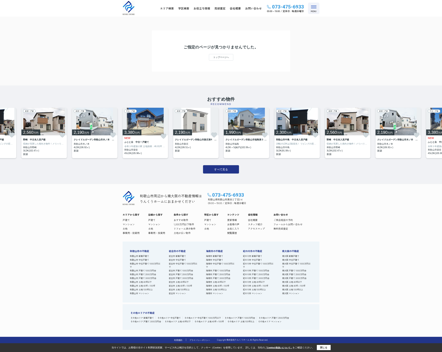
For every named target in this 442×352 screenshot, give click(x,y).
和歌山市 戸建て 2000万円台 (143, 274)
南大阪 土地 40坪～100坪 (293, 285)
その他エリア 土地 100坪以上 (240, 321)
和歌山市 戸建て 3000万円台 (143, 278)
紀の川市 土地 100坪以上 (254, 289)
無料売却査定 (280, 228)
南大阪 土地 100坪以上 (292, 289)
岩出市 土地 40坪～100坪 (180, 285)
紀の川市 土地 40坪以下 (254, 281)
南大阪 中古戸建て (290, 259)
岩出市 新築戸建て (177, 255)
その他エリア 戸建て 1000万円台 (240, 317)
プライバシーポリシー (199, 340)
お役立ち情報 (202, 8)
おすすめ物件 (181, 220)
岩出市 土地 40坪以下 (179, 281)
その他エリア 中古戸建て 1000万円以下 (202, 317)
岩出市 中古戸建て (177, 259)
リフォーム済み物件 (184, 228)
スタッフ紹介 (255, 224)
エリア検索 (167, 8)
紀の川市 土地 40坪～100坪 (255, 285)
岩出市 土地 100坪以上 (179, 289)
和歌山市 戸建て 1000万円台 (143, 270)
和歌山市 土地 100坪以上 (141, 289)
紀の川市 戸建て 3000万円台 (256, 278)
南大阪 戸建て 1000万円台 (294, 270)
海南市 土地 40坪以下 (216, 281)
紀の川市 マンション (252, 293)
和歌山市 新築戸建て (139, 255)
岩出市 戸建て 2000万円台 (181, 274)
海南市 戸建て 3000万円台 (218, 278)
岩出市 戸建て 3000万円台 (181, 278)
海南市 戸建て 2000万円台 (218, 274)
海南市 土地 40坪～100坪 (217, 285)
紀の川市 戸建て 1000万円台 (256, 270)
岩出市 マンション (177, 293)
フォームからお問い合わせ (287, 224)
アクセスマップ (256, 228)
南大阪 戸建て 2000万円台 (294, 274)
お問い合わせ (253, 8)
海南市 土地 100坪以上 (216, 289)
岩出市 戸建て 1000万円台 (181, 270)
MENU (314, 11)
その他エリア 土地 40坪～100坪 (209, 321)
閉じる (323, 347)
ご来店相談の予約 (283, 220)
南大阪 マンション (290, 293)
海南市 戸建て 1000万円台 (218, 270)
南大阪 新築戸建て (290, 255)
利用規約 (178, 340)
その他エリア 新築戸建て (142, 317)
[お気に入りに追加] (12, 135)
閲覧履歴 (232, 233)
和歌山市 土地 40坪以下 (141, 281)
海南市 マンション (214, 293)
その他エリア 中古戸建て (169, 317)
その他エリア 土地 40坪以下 (178, 321)
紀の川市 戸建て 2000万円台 (256, 274)
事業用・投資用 (131, 233)
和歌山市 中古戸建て (139, 259)
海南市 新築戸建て (214, 255)
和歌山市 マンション (139, 293)
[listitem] (145, 133)
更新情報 (232, 220)
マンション (129, 224)
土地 (125, 228)
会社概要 (235, 8)
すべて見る (221, 169)
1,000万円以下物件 (184, 224)
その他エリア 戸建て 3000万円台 (146, 321)
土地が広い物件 (182, 233)
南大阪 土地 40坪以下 (292, 281)
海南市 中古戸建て (214, 259)
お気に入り (233, 228)
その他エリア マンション (269, 321)
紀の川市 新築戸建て (252, 255)
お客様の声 (233, 224)
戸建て (126, 220)
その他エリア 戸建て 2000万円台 (274, 317)
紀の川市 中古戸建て (252, 259)
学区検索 (183, 8)
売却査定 (219, 8)
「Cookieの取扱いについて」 (278, 347)
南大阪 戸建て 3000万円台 (294, 278)
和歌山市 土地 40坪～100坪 (142, 285)
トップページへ (221, 57)
